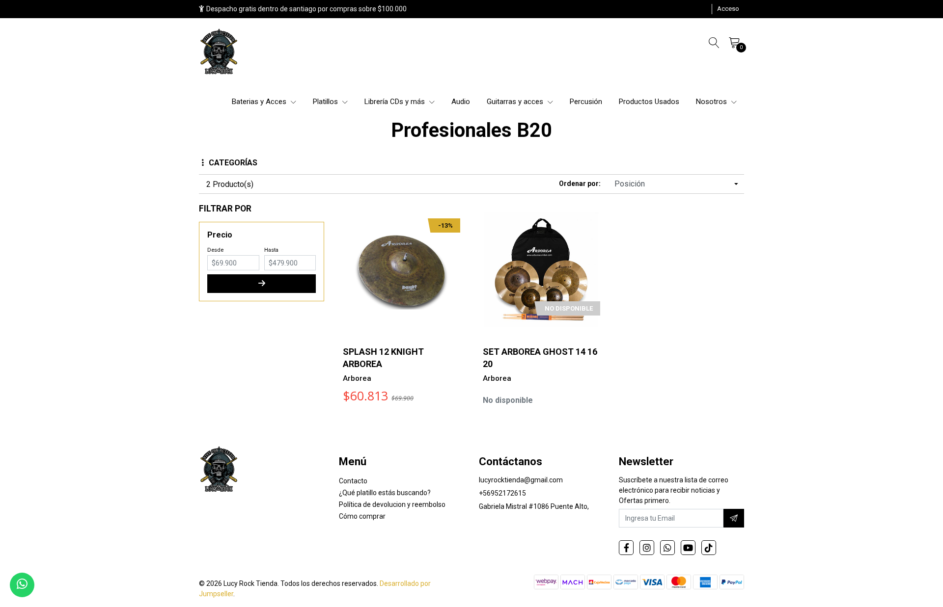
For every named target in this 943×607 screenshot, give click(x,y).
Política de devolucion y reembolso (392, 504)
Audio (460, 101)
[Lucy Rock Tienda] (219, 52)
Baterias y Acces (260, 101)
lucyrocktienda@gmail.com (521, 480)
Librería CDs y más (395, 101)
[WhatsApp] (667, 547)
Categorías (233, 162)
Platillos (326, 101)
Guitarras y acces (516, 101)
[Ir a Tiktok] (709, 547)
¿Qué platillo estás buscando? (385, 493)
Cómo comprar (362, 516)
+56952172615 (502, 493)
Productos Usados (649, 101)
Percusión (586, 101)
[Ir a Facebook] (626, 547)
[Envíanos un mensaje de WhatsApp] (22, 585)
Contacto (353, 481)
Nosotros (712, 101)
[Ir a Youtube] (688, 547)
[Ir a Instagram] (647, 547)
